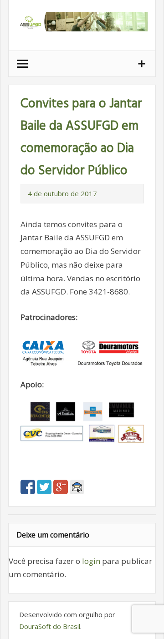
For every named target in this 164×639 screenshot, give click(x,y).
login (91, 561)
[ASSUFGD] (82, 28)
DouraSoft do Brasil (49, 626)
